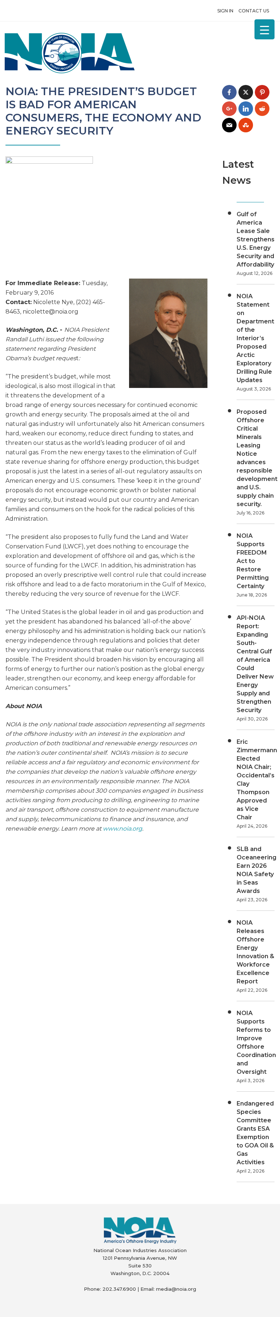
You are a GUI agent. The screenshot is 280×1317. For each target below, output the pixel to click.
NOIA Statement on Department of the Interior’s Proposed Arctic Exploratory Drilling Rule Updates (255, 338)
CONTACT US (253, 10)
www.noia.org (122, 828)
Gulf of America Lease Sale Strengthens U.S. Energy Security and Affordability (256, 239)
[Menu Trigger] (264, 29)
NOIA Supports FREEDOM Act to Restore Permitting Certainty (253, 561)
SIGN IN (225, 10)
